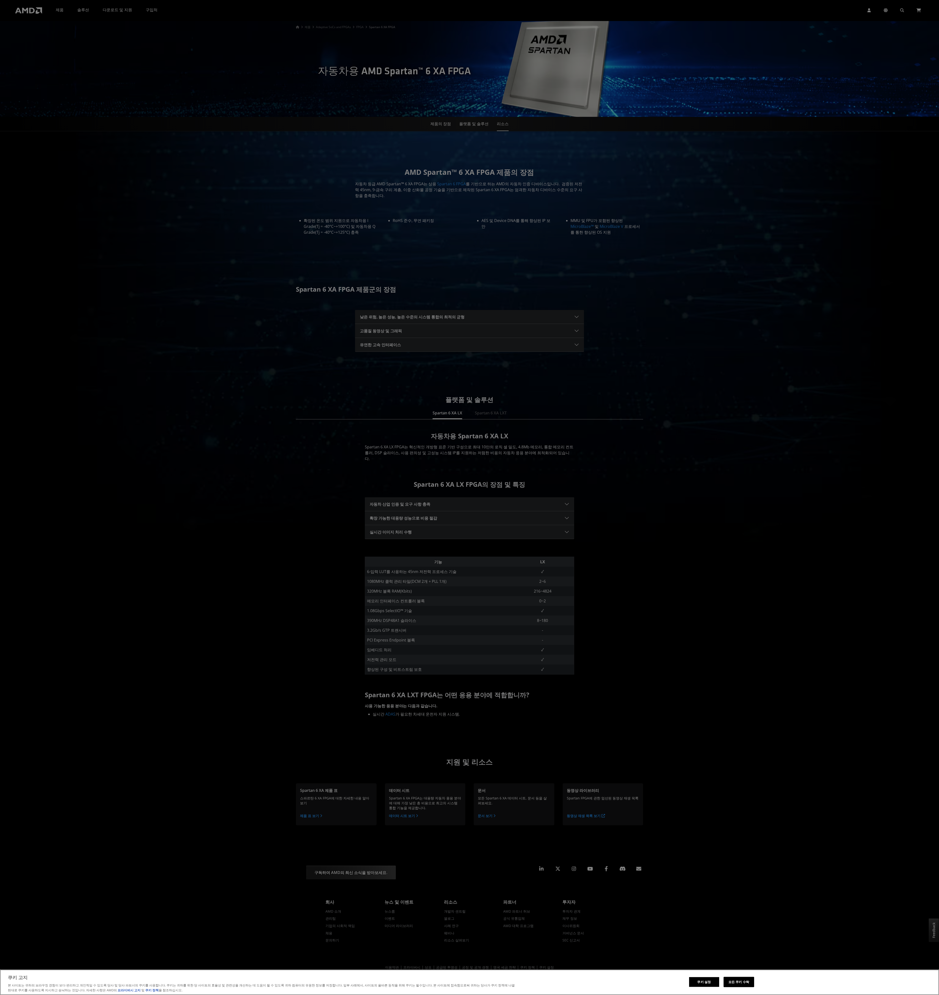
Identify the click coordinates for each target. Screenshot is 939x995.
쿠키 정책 (152, 990)
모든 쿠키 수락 (738, 982)
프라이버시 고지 (129, 990)
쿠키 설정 (704, 982)
